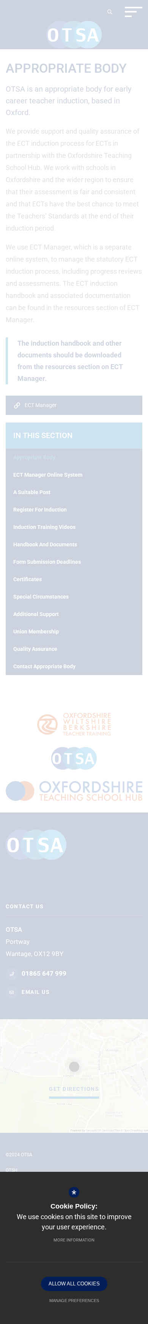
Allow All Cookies (74, 1284)
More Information (74, 1240)
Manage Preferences (74, 1300)
